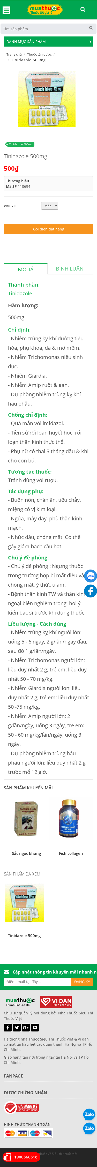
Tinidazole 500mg (20, 144)
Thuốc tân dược (39, 54)
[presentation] (25, 269)
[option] (46, 98)
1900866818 (26, 1156)
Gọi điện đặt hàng (48, 229)
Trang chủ (14, 54)
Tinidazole (20, 293)
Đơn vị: (10, 205)
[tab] (26, 268)
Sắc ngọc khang (26, 853)
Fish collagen (71, 853)
